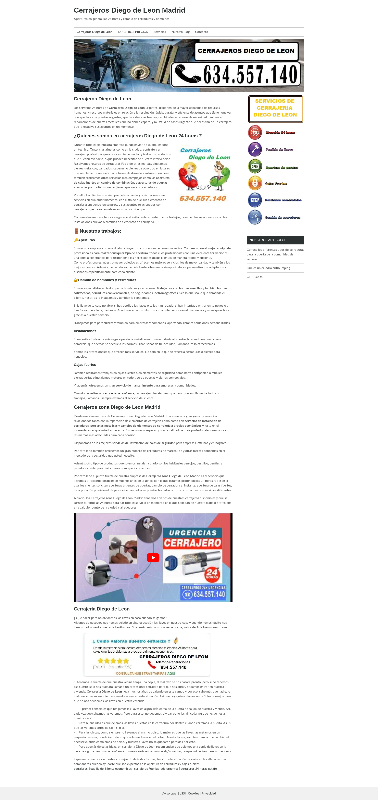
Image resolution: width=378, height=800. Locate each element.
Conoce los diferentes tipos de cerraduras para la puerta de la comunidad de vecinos (275, 254)
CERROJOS (255, 276)
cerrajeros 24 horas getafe (199, 768)
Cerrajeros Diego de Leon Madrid (129, 10)
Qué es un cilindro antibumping (268, 268)
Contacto (201, 31)
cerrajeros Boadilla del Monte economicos (103, 768)
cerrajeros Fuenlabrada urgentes (156, 768)
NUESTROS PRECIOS (133, 31)
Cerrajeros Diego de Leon (94, 31)
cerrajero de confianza (118, 393)
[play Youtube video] (153, 557)
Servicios (160, 31)
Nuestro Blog (180, 31)
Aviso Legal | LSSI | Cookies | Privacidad (189, 793)
